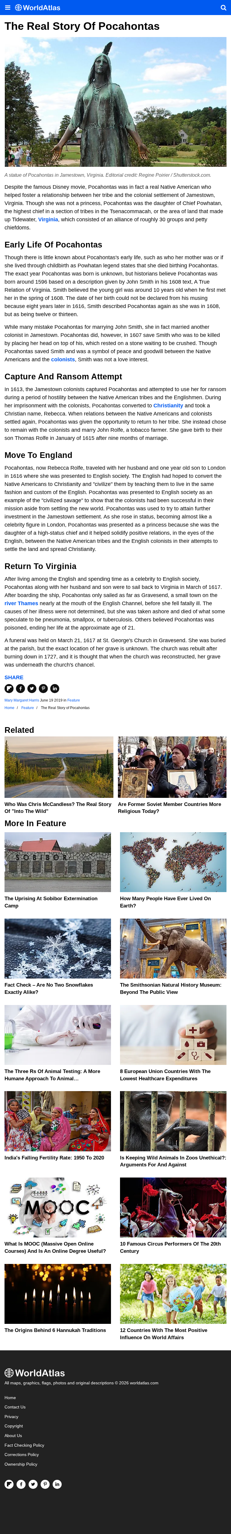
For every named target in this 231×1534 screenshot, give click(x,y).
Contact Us (15, 1407)
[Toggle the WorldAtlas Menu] (8, 7)
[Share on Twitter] (31, 688)
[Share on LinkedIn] (54, 688)
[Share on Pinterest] (43, 688)
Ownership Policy (21, 1464)
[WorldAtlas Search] (223, 7)
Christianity (168, 406)
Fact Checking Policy (24, 1445)
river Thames (21, 603)
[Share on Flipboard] (9, 688)
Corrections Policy (22, 1454)
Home (10, 1398)
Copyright (14, 1426)
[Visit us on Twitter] (33, 1484)
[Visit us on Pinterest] (45, 1484)
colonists (63, 359)
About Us (13, 1435)
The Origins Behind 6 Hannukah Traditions (55, 1330)
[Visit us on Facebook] (21, 1484)
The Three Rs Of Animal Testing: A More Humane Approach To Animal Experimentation (52, 1079)
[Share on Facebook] (20, 688)
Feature (73, 700)
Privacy (11, 1416)
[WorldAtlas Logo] (40, 7)
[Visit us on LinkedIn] (57, 1484)
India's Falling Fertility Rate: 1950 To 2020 (54, 1158)
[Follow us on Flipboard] (9, 1484)
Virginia (48, 219)
